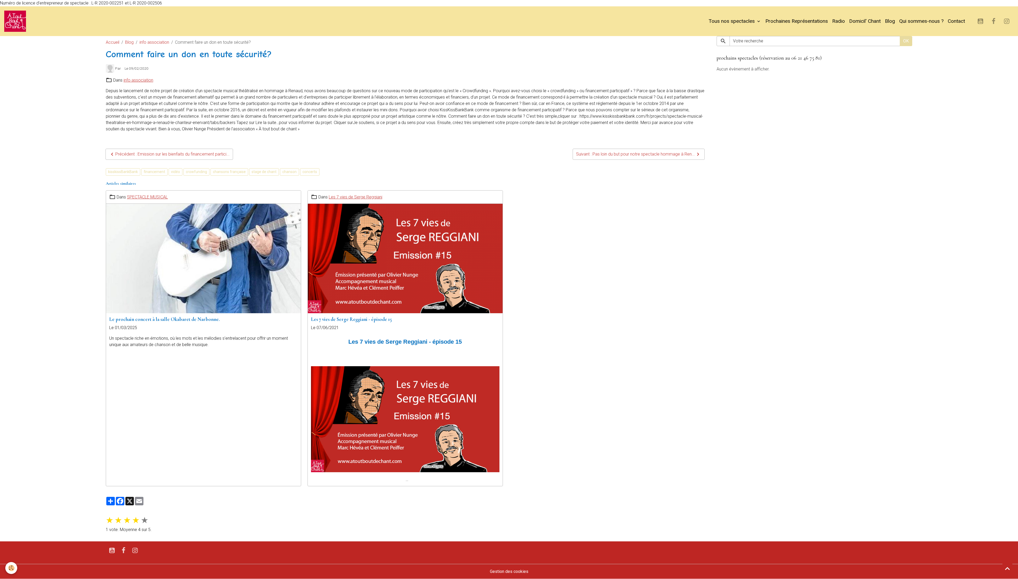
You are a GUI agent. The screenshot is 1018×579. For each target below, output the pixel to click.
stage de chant (264, 172)
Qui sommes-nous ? (921, 21)
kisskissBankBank (123, 172)
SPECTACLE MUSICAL (147, 197)
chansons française (229, 172)
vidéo (175, 172)
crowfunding (196, 172)
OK (906, 40)
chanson (289, 172)
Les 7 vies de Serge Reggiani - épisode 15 (351, 319)
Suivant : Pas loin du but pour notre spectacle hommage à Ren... (635, 154)
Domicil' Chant (865, 21)
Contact (956, 21)
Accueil (112, 42)
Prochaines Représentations (796, 21)
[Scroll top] (1007, 568)
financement (154, 172)
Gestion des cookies (509, 571)
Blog (890, 21)
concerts (309, 172)
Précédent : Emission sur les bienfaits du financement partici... (172, 154)
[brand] (16, 21)
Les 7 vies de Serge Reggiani (355, 197)
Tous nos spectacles (732, 21)
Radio (838, 21)
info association (154, 42)
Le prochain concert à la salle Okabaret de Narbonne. (164, 319)
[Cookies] (11, 568)
